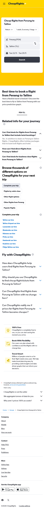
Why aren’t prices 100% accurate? (18, 400)
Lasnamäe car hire (10, 227)
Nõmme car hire (9, 233)
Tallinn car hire (8, 220)
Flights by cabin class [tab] (12, 191)
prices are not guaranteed (17, 385)
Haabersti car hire (10, 240)
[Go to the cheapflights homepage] (17, 4)
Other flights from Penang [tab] (14, 202)
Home (5, 410)
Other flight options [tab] (11, 197)
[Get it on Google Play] (7, 489)
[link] (8, 500)
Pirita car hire (8, 237)
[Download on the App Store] (22, 489)
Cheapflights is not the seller (15, 392)
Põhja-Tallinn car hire (11, 247)
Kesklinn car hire (9, 244)
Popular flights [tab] (9, 208)
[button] (4, 3)
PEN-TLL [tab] (22, 112)
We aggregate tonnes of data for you (18, 396)
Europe (12, 410)
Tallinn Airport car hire (11, 223)
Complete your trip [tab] (11, 186)
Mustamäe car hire (10, 230)
